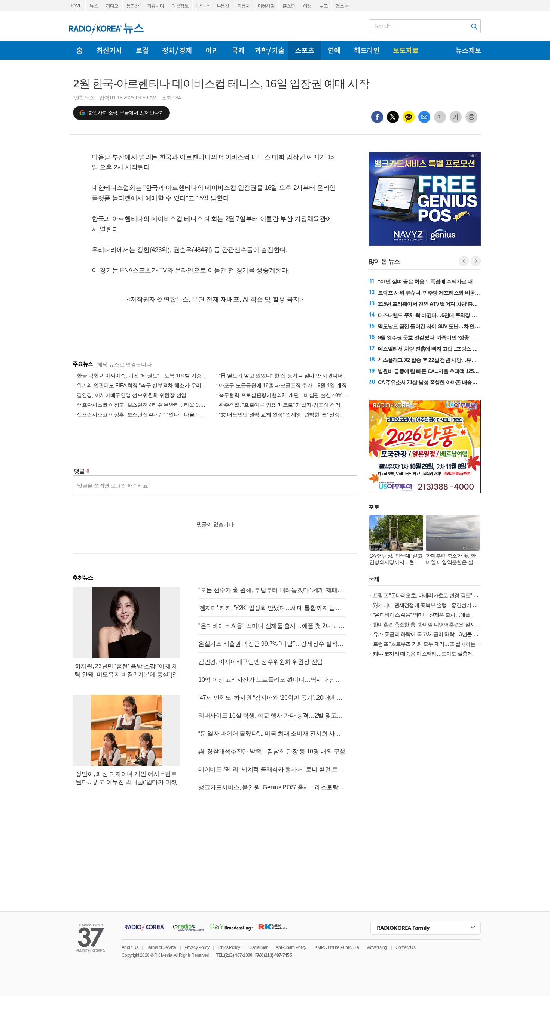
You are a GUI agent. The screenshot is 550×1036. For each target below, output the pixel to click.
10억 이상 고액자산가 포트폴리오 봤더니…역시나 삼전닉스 (272, 679)
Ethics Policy (228, 947)
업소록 (342, 6)
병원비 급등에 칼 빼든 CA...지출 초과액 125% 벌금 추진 (439, 371)
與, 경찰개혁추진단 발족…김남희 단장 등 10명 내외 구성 (271, 751)
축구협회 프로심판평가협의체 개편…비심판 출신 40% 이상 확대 (292, 395)
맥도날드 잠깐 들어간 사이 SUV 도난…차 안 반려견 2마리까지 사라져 (454, 326)
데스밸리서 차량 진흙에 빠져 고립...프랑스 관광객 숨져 (438, 349)
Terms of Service (161, 947)
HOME (75, 6)
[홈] (79, 50)
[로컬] (142, 50)
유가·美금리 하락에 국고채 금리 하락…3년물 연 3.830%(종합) (441, 634)
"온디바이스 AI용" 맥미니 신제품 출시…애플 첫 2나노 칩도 (272, 626)
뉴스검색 (383, 25)
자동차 (243, 6)
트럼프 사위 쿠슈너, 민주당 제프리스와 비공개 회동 (434, 293)
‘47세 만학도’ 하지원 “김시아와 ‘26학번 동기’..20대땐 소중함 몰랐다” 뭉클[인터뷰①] (272, 697)
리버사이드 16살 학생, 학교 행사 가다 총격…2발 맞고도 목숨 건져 (272, 715)
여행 (307, 6)
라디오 (112, 6)
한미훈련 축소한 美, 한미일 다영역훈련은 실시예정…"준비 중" (441, 625)
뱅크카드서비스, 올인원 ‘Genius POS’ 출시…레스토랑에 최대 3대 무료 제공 (272, 787)
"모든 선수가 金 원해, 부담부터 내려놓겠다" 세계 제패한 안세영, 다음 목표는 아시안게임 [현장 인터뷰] (272, 590)
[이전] (464, 261)
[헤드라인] (366, 50)
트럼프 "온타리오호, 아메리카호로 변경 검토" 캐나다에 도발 (438, 595)
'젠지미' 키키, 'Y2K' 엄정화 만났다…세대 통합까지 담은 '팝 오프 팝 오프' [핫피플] (272, 608)
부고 (323, 6)
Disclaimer (258, 947)
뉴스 (93, 6)
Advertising (377, 947)
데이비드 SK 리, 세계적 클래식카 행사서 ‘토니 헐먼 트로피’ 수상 (272, 769)
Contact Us (405, 947)
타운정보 (180, 6)
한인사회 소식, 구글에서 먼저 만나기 (126, 112)
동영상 (132, 6)
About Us (130, 947)
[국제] (238, 50)
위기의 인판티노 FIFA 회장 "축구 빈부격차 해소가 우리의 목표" (148, 385)
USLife (202, 6)
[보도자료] (405, 50)
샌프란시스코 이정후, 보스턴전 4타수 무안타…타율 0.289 (143, 405)
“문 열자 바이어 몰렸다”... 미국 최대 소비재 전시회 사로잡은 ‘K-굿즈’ (272, 733)
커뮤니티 (155, 6)
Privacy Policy (196, 947)
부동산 (223, 6)
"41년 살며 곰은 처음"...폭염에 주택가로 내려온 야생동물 (441, 281)
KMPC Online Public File (337, 947)
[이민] (212, 50)
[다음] (476, 261)
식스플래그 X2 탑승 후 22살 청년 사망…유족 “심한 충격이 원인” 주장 (454, 360)
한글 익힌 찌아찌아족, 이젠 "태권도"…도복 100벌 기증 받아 (145, 376)
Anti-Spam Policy (291, 947)
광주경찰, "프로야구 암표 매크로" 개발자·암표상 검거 (279, 405)
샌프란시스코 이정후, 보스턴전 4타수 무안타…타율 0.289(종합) (150, 414)
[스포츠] (304, 50)
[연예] (334, 50)
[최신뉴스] (109, 50)
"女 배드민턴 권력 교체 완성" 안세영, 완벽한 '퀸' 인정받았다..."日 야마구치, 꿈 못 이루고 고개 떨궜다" (334, 414)
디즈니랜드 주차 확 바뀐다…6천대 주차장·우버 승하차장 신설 (446, 315)
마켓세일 (266, 6)
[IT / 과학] (269, 50)
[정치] (177, 50)
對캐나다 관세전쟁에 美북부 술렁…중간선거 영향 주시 (433, 605)
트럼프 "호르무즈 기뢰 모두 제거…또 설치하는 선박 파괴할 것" (442, 644)
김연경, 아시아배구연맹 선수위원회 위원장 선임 (131, 395)
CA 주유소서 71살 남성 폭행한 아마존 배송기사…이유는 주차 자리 (451, 382)
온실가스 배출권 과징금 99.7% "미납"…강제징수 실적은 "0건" (272, 644)
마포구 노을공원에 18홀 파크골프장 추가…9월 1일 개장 (282, 385)
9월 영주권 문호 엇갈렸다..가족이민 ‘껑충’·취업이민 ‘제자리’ (444, 337)
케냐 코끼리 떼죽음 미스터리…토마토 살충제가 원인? (432, 654)
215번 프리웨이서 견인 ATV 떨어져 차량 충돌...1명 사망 (439, 304)
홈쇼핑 (288, 6)
